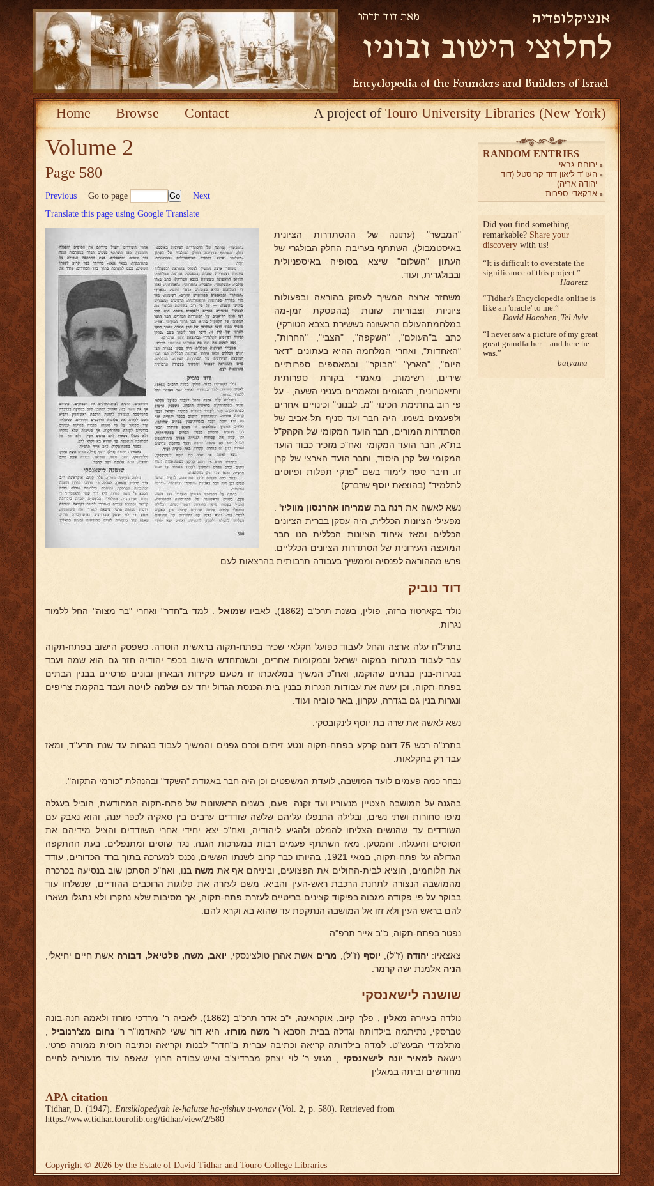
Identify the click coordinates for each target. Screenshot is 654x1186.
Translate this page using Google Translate (122, 214)
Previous (61, 196)
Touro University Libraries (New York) (495, 113)
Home (73, 113)
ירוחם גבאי (578, 164)
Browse (137, 113)
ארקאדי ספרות (571, 193)
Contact (207, 113)
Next (201, 196)
